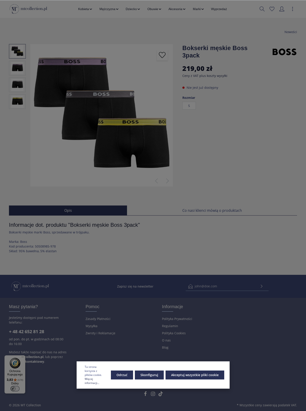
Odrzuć (121, 375)
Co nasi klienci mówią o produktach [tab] (212, 210)
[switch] (15, 388)
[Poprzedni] (156, 180)
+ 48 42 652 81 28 (26, 331)
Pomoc (92, 306)
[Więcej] (292, 8)
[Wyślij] (262, 286)
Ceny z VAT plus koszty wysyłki (204, 76)
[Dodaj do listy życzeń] (162, 55)
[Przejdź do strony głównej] (28, 9)
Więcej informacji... (92, 381)
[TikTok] (160, 395)
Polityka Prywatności (177, 319)
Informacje (172, 306)
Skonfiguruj (149, 375)
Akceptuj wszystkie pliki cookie (195, 375)
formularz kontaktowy (26, 361)
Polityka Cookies (174, 333)
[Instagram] (153, 395)
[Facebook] (146, 395)
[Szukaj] (262, 8)
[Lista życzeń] (271, 8)
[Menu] (22, 358)
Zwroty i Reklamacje (100, 333)
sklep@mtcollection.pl (26, 357)
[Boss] (284, 51)
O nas (166, 340)
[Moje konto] (281, 8)
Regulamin (170, 326)
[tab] (68, 210)
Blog (165, 347)
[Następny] (167, 180)
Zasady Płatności (98, 319)
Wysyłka (91, 326)
